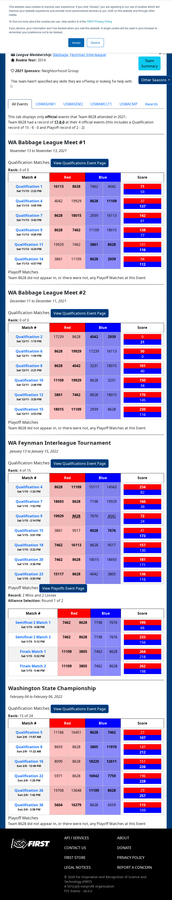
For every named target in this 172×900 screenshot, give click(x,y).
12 (29, 394)
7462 (94, 186)
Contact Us (75, 847)
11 (29, 244)
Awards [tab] (151, 104)
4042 (112, 186)
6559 (112, 804)
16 (29, 761)
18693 (59, 501)
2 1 (33, 622)
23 (29, 574)
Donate (124, 847)
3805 (112, 574)
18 (29, 545)
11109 (112, 200)
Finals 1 (33, 651)
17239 (59, 336)
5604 (58, 804)
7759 (112, 775)
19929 (76, 200)
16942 (94, 775)
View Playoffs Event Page (63, 588)
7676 (94, 516)
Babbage (60, 54)
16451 (76, 732)
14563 (112, 486)
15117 (94, 486)
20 (29, 559)
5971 (58, 775)
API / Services (76, 837)
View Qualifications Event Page (80, 163)
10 (29, 380)
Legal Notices (77, 867)
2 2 (33, 637)
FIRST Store (75, 857)
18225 (94, 761)
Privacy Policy (99, 21)
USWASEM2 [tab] (73, 104)
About (123, 837)
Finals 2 (33, 666)
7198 (94, 501)
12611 (112, 761)
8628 (76, 186)
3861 (94, 244)
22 (29, 775)
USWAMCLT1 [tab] (101, 104)
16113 (59, 186)
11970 (112, 746)
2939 (94, 215)
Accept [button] (76, 42)
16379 (76, 804)
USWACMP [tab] (129, 104)
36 (29, 804)
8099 (58, 761)
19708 (59, 790)
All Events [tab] (20, 104)
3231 (94, 365)
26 (29, 790)
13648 (76, 790)
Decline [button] (95, 42)
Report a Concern (134, 867)
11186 (59, 732)
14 (29, 259)
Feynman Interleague (88, 54)
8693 (58, 746)
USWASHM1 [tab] (46, 104)
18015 (76, 215)
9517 (76, 530)
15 (29, 409)
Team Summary (149, 63)
